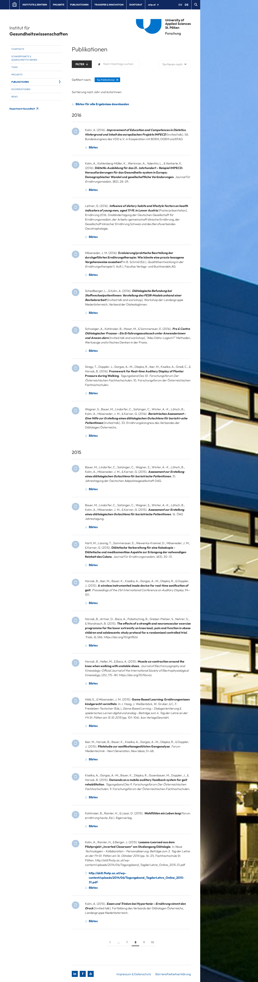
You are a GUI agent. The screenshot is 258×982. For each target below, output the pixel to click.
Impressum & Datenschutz (134, 974)
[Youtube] (91, 974)
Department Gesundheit (22, 108)
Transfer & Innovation (109, 4)
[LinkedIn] (75, 974)
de (186, 4)
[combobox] (117, 64)
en (180, 4)
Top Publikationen (106, 79)
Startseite (17, 49)
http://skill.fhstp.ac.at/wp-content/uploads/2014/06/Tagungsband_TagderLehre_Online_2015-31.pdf (136, 877)
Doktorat (135, 4)
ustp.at (152, 4)
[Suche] (195, 4)
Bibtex (93, 147)
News (14, 96)
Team (14, 67)
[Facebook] (83, 974)
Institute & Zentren (34, 4)
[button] (174, 64)
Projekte (58, 4)
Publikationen (79, 4)
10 (152, 942)
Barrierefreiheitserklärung (173, 974)
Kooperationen (20, 89)
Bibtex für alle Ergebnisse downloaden (102, 104)
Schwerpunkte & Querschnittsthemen (24, 58)
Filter (80, 64)
